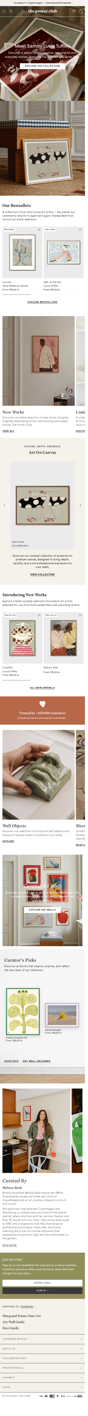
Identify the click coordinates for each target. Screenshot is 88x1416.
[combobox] (64, 720)
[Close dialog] (84, 671)
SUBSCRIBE (64, 727)
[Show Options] (78, 720)
